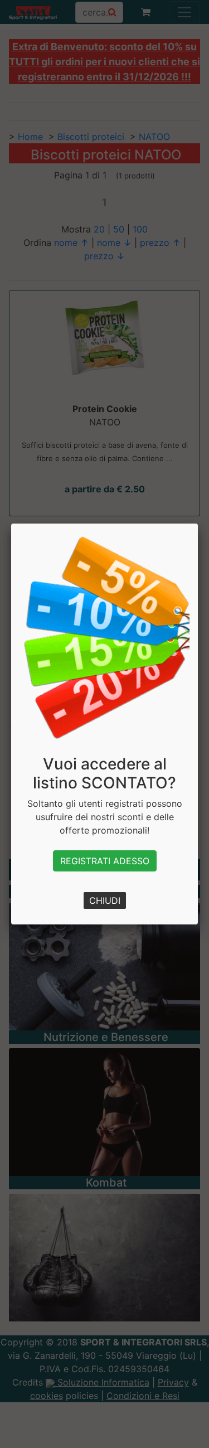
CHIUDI (104, 900)
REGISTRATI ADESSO (104, 860)
